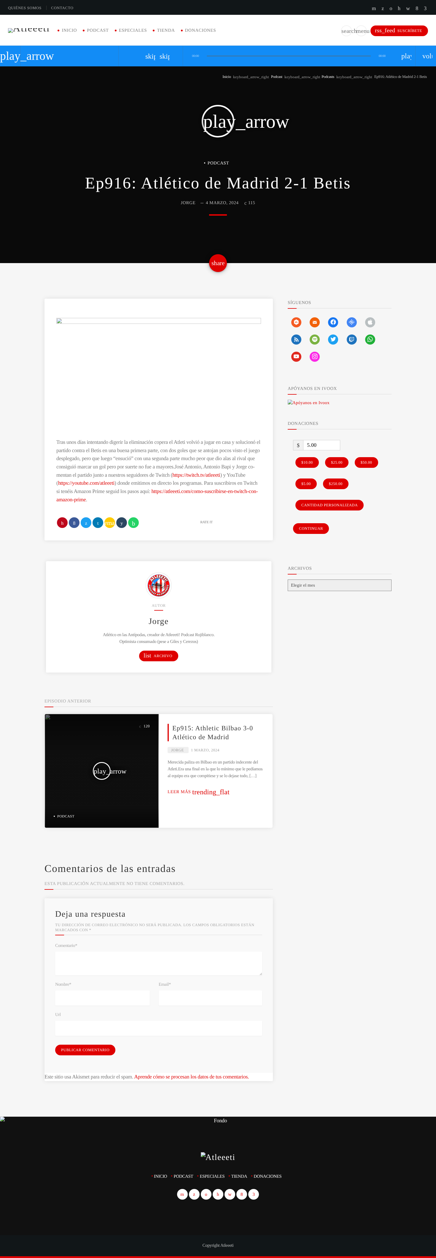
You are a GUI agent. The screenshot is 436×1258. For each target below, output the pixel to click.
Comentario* (66, 945)
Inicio (69, 30)
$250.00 (336, 483)
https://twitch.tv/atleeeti (196, 475)
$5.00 (306, 483)
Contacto (62, 8)
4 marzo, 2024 (222, 203)
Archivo (158, 655)
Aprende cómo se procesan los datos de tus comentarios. (191, 1077)
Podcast (98, 30)
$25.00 (337, 462)
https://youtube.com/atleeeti (86, 483)
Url (58, 1014)
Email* (165, 984)
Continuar (311, 528)
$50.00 (366, 462)
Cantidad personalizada (329, 505)
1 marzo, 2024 (205, 750)
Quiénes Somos (25, 8)
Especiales (133, 30)
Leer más (199, 792)
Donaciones (200, 30)
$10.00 (307, 462)
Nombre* (63, 984)
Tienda (166, 30)
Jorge (188, 203)
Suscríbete (398, 30)
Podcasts (328, 76)
